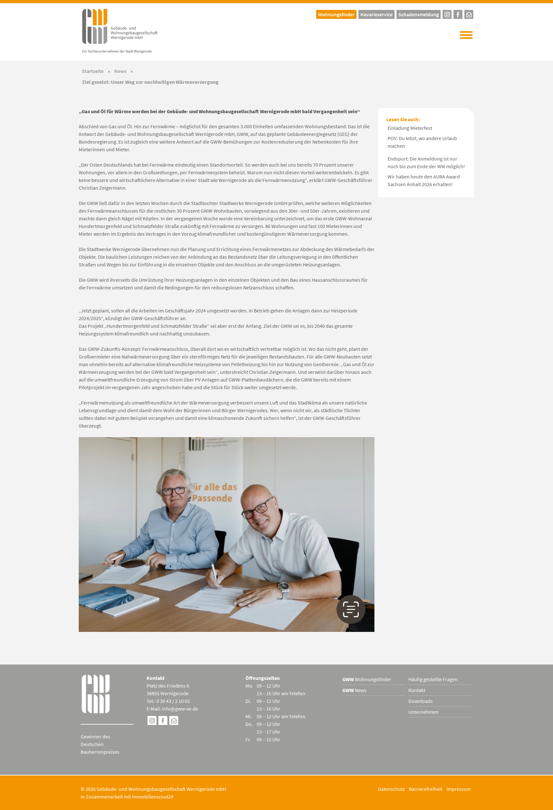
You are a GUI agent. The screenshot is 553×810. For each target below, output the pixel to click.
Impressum (458, 789)
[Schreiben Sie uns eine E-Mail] (468, 14)
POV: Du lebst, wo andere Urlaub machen (422, 142)
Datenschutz (391, 789)
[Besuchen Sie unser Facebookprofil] (458, 14)
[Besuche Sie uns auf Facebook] (162, 721)
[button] (466, 35)
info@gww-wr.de (180, 708)
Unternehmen (423, 712)
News (120, 71)
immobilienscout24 (152, 796)
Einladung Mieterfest (410, 128)
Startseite (93, 71)
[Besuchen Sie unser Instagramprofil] (447, 14)
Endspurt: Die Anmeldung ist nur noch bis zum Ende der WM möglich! (426, 162)
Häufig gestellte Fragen (433, 679)
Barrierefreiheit (425, 789)
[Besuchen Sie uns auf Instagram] (152, 721)
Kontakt (416, 690)
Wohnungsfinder (366, 679)
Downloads (420, 701)
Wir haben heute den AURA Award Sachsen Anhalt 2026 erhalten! (424, 180)
